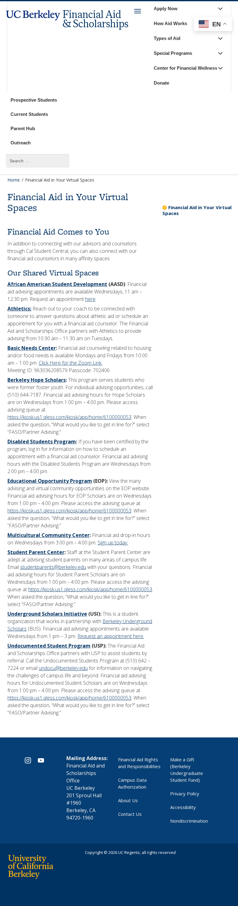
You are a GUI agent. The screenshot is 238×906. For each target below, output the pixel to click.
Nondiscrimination (189, 821)
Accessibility (183, 807)
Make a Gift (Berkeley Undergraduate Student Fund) (186, 769)
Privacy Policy (184, 793)
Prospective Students (34, 100)
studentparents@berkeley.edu (53, 567)
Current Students (29, 114)
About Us (128, 800)
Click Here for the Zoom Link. (70, 362)
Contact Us (130, 814)
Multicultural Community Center (48, 535)
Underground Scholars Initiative (47, 613)
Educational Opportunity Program (49, 480)
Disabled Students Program (41, 441)
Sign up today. (113, 542)
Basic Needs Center (31, 348)
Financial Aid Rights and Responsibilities (139, 762)
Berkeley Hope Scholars (36, 379)
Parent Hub (23, 128)
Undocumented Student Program (48, 645)
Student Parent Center (35, 552)
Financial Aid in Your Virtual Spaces (196, 210)
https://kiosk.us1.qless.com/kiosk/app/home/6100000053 (69, 417)
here (90, 299)
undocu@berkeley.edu (63, 668)
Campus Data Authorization (132, 783)
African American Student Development (57, 284)
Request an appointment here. (110, 636)
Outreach (21, 142)
